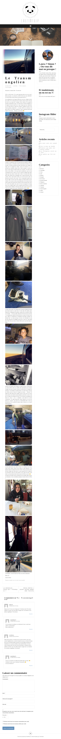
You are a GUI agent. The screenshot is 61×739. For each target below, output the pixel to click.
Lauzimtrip (15, 85)
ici (41, 81)
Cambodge (42, 170)
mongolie (10, 580)
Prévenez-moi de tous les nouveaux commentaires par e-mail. (16, 721)
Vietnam (41, 192)
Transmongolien (8, 87)
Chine (41, 172)
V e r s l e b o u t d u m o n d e (47, 146)
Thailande (42, 185)
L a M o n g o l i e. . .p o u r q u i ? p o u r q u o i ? (10, 589)
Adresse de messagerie (8, 698)
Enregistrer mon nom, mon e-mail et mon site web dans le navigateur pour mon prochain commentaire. (18, 712)
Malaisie (41, 175)
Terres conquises (22, 85)
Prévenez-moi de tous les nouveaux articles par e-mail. (15, 723)
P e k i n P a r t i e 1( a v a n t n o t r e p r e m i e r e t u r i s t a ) (27, 589)
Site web (4, 704)
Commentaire (5, 679)
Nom (4, 693)
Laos (41, 173)
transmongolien (22, 580)
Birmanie (42, 168)
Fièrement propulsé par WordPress (24, 736)
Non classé (42, 178)
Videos (41, 190)
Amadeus (36, 736)
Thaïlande (42, 187)
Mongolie (42, 177)
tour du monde (15, 580)
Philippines (42, 182)
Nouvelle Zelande (43, 180)
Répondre (31, 629)
